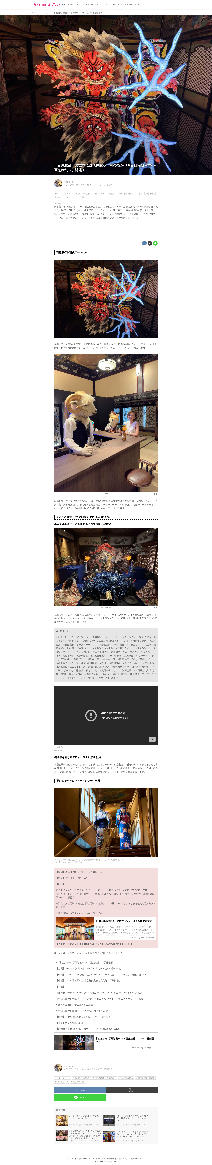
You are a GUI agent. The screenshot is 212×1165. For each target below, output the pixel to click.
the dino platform (109, 1162)
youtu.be (58, 750)
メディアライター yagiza (75, 185)
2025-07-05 (69, 182)
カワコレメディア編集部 (101, 185)
